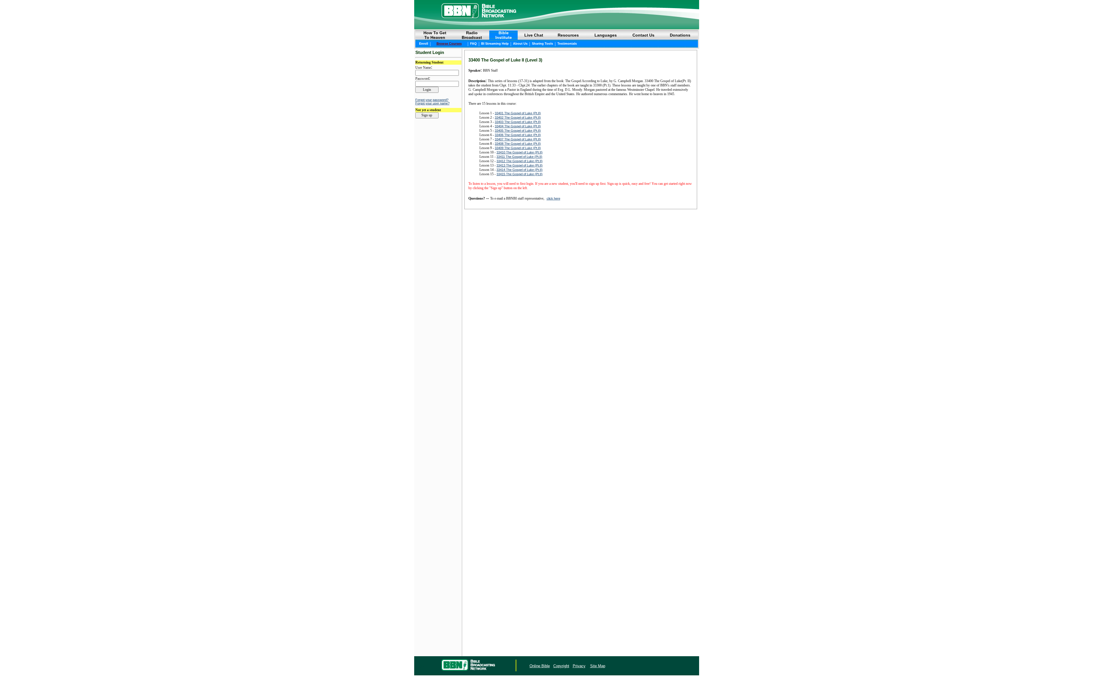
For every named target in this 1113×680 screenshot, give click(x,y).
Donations (680, 35)
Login (420, 666)
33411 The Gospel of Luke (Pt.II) (519, 156)
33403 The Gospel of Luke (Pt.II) (518, 122)
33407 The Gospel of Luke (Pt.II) (518, 139)
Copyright (561, 666)
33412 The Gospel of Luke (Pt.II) (520, 161)
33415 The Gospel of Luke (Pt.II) (520, 174)
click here (553, 198)
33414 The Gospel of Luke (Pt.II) (520, 169)
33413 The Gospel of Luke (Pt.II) (520, 165)
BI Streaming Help (495, 43)
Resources (568, 35)
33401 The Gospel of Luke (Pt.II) (518, 113)
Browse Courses (449, 43)
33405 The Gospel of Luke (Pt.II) (518, 130)
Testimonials (567, 43)
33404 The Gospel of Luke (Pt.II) (518, 126)
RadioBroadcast (472, 35)
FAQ (473, 43)
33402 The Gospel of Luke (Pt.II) (518, 117)
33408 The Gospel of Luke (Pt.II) (518, 143)
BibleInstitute (503, 35)
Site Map (597, 666)
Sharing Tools (542, 43)
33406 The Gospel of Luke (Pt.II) (518, 135)
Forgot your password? (431, 100)
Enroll (423, 43)
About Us (520, 43)
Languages (605, 35)
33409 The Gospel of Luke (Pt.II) (518, 148)
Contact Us (643, 35)
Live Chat (533, 35)
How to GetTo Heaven (434, 35)
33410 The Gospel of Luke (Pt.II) (520, 152)
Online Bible (540, 666)
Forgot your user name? (432, 103)
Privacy (579, 666)
